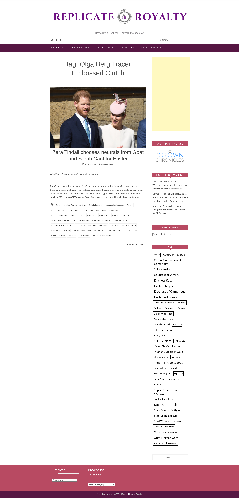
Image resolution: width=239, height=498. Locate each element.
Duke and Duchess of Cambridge (170, 302)
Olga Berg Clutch (121, 220)
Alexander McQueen (174, 254)
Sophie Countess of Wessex (166, 391)
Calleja (59, 205)
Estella (139, 494)
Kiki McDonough (162, 340)
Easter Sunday (57, 210)
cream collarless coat (114, 205)
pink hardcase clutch (60, 230)
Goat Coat (91, 215)
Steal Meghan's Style (167, 410)
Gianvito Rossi (162, 324)
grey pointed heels (80, 220)
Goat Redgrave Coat (60, 220)
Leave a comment (104, 235)
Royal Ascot (159, 379)
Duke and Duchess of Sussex (169, 308)
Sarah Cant (99, 230)
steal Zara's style (130, 230)
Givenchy (177, 324)
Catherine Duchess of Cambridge (167, 261)
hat (155, 330)
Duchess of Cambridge (170, 291)
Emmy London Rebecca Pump (64, 215)
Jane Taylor (166, 330)
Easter (130, 205)
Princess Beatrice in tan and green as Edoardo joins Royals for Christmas (168, 209)
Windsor (72, 236)
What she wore (58, 48)
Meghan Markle (161, 357)
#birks (157, 254)
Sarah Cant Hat (113, 230)
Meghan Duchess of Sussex (169, 351)
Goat (82, 215)
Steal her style (104, 48)
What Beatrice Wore (164, 426)
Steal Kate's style (165, 404)
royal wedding (175, 379)
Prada (157, 362)
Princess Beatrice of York (165, 368)
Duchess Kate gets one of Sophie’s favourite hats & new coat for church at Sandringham (170, 197)
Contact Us (158, 48)
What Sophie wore (165, 443)
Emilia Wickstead (163, 313)
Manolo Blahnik (161, 346)
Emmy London (73, 210)
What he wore (80, 48)
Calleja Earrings (96, 205)
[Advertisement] (171, 94)
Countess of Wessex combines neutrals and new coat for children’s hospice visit (169, 185)
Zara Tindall (83, 236)
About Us (142, 48)
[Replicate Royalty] (119, 29)
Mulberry (175, 357)
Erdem (172, 319)
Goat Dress (104, 215)
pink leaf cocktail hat (82, 230)
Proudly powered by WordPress (111, 494)
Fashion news (126, 48)
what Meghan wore (166, 437)
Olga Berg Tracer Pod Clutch (123, 225)
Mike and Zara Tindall (101, 220)
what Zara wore (58, 236)
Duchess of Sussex (165, 297)
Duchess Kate (163, 280)
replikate (178, 373)
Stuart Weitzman (162, 421)
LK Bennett (179, 341)
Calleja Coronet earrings (75, 205)
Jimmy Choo (160, 335)
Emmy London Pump (91, 210)
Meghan (176, 346)
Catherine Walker (162, 269)
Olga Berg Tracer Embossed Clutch (91, 225)
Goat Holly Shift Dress (122, 215)
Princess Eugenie (162, 373)
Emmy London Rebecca (112, 210)
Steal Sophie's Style (165, 415)
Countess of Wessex (166, 274)
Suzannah (177, 421)
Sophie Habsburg (163, 398)
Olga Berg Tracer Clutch (62, 225)
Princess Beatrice (173, 362)
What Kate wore (165, 432)
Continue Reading (135, 244)
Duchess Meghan (164, 286)
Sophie (157, 384)
